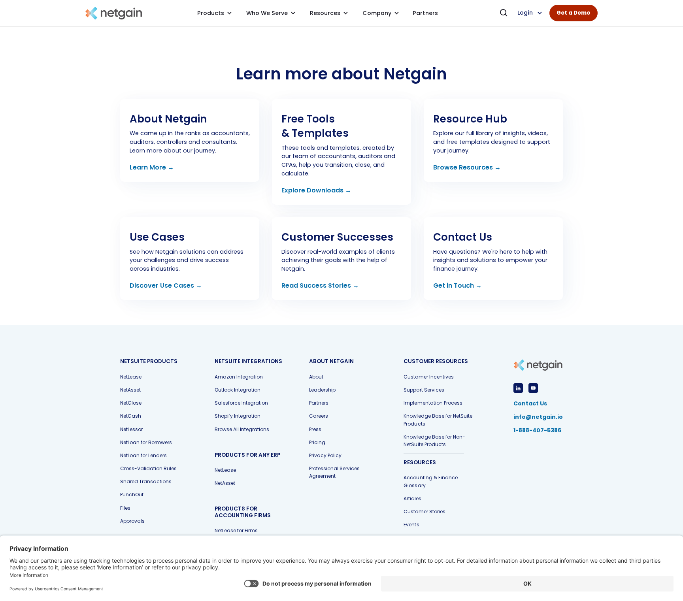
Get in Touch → (457, 285)
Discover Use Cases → (166, 285)
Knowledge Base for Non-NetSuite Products (434, 440)
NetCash (130, 416)
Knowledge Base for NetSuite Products (438, 420)
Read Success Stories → (320, 285)
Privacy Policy (325, 455)
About (316, 376)
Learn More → (152, 167)
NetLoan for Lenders (143, 455)
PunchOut (131, 494)
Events (411, 524)
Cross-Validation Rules (148, 468)
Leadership (322, 389)
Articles (412, 498)
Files (125, 508)
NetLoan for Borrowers (146, 442)
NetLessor (131, 429)
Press (315, 429)
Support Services (424, 389)
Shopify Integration (237, 416)
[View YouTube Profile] (533, 388)
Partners (318, 402)
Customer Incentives (428, 376)
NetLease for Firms (236, 530)
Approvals (132, 521)
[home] (113, 13)
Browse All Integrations (242, 429)
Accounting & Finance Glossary (430, 481)
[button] (214, 13)
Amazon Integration (239, 376)
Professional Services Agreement (334, 472)
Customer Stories (424, 511)
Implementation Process (433, 402)
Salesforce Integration (241, 402)
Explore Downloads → (316, 190)
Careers (318, 416)
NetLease (131, 376)
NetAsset (130, 389)
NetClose (131, 402)
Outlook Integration (237, 389)
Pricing (317, 442)
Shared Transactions (146, 481)
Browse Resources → (467, 167)
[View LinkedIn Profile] (518, 388)
